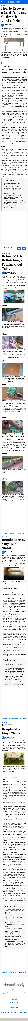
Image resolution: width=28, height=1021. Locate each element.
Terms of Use (14, 1007)
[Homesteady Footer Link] (14, 985)
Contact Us (14, 1002)
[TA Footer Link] (14, 989)
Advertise (14, 999)
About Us (14, 997)
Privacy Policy (14, 1010)
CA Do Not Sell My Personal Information (14, 1012)
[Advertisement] (14, 227)
